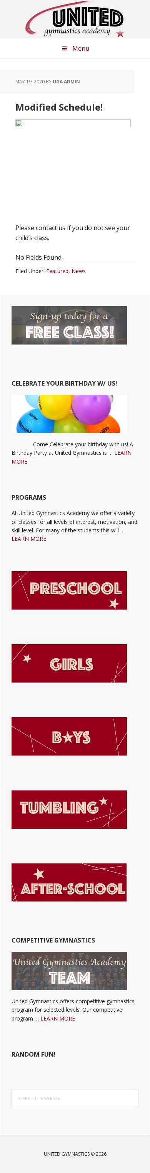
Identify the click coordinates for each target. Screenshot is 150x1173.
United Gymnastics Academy (75, 19)
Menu (80, 48)
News (79, 271)
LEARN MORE (29, 538)
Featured (57, 271)
